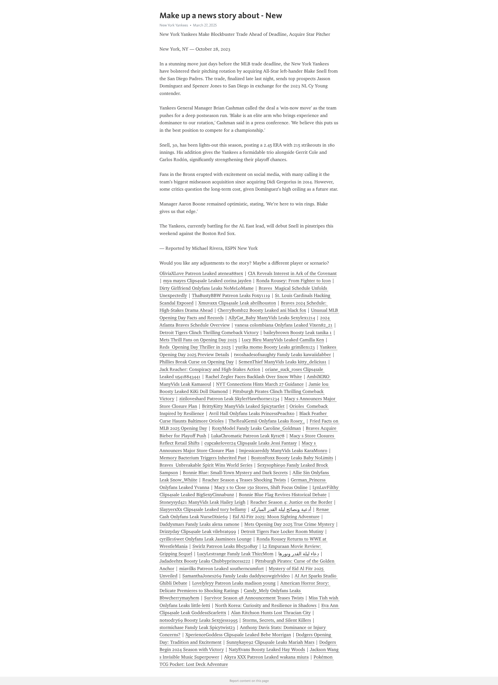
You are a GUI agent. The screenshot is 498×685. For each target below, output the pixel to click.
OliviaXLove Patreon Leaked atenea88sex (201, 273)
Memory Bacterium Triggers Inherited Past (203, 458)
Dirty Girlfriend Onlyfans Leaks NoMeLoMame (207, 288)
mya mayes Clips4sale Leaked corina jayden (207, 280)
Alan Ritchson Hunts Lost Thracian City (271, 612)
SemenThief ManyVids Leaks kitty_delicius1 (283, 362)
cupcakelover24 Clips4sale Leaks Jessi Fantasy (250, 443)
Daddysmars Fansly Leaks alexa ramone (199, 524)
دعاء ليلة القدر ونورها (298, 554)
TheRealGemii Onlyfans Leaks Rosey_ (267, 421)
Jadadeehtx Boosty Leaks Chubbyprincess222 (205, 561)
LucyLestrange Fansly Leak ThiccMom (235, 554)
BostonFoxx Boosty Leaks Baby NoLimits (292, 458)
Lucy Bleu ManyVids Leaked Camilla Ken (283, 340)
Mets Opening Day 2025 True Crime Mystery (289, 524)
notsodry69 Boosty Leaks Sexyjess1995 (199, 620)
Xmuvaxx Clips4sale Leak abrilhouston (237, 303)
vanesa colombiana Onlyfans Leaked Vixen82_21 (284, 325)
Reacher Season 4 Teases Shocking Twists (244, 480)
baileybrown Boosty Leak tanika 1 (298, 332)
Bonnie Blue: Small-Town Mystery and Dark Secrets (235, 472)
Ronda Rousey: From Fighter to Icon (293, 280)
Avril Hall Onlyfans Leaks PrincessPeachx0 (251, 413)
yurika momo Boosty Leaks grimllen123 (275, 347)
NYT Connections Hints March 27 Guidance (260, 384)
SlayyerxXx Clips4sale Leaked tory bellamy (203, 509)
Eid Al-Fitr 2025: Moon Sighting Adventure (276, 517)
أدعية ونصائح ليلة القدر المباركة (281, 509)
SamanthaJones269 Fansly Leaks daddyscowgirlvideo (236, 576)
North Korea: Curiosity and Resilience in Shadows (265, 605)
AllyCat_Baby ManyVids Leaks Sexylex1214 (272, 318)
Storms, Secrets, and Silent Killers (277, 620)
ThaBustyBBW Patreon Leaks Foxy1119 (231, 295)
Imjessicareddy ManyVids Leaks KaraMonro (283, 450)
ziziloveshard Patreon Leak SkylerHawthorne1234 (229, 399)
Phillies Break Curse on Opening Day (197, 362)
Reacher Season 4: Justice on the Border (291, 502)
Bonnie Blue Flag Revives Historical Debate (283, 494)
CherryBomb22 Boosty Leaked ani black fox (262, 310)
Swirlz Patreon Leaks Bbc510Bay (225, 546)
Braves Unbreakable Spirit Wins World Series (206, 465)
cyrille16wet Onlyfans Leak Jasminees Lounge (206, 539)
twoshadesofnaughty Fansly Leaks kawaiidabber (282, 354)
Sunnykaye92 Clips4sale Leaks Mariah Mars (270, 642)
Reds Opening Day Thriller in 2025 (195, 347)
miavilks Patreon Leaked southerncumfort (221, 568)
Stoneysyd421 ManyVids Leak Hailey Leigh (202, 502)
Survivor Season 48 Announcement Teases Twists (254, 598)
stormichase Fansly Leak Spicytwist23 (197, 627)
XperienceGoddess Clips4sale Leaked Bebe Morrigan (238, 635)
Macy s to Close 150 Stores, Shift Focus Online (261, 487)
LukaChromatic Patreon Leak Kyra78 (248, 436)
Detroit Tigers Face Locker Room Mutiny (282, 531)
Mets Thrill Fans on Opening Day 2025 (198, 340)
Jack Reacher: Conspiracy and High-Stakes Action (210, 369)
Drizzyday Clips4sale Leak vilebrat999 (198, 531)
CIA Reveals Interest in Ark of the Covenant (292, 273)
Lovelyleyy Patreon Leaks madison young (233, 583)
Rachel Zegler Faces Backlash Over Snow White (253, 376)
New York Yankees (174, 25)
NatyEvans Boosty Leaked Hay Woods (267, 649)
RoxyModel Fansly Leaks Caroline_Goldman (256, 428)
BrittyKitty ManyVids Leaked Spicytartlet (243, 406)
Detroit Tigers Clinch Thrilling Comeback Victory (209, 332)
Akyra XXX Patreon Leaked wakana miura (266, 657)
